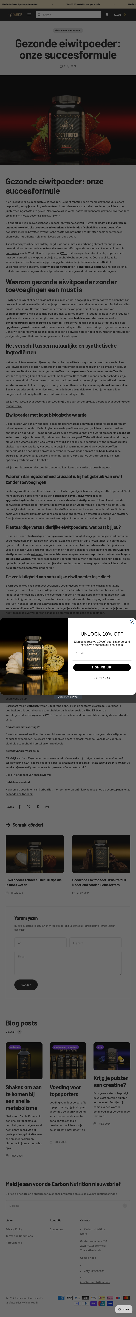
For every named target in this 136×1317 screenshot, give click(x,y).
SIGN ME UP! (101, 667)
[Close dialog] (132, 622)
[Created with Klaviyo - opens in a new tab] (68, 697)
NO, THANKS (102, 678)
